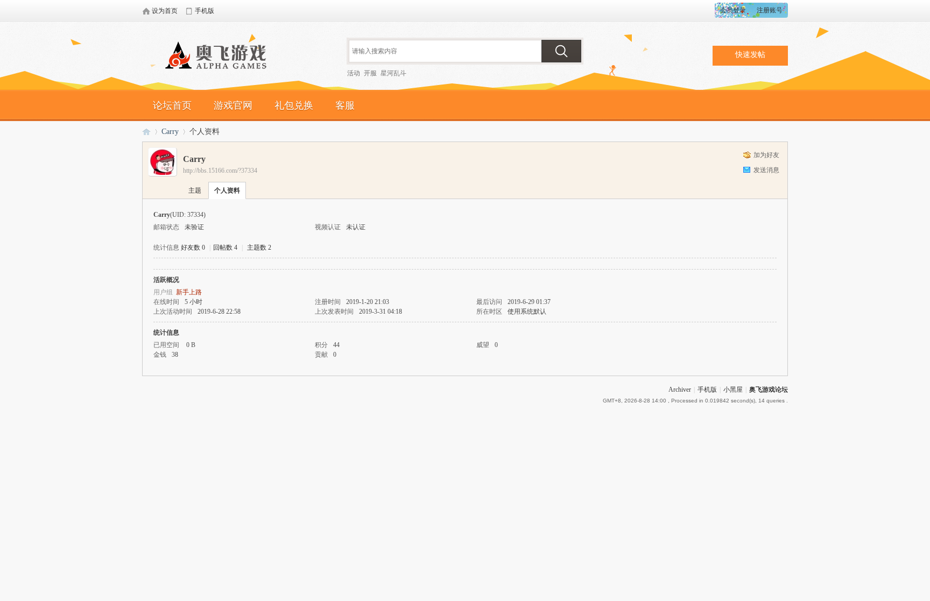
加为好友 (766, 155)
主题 (194, 190)
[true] (561, 51)
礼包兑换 (293, 105)
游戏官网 (233, 105)
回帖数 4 (225, 247)
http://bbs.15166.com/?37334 (220, 170)
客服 (345, 105)
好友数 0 (193, 247)
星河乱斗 (393, 73)
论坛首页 (172, 105)
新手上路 (189, 292)
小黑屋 (733, 389)
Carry (170, 132)
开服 (370, 73)
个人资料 (227, 190)
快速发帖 (750, 55)
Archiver (679, 389)
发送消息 (766, 170)
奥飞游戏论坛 (220, 56)
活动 (353, 73)
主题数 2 (259, 247)
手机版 (707, 389)
